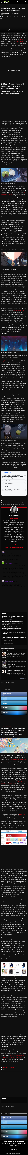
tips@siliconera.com (17, 1153)
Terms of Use (22, 1143)
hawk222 (9, 653)
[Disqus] (14, 568)
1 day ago (8, 667)
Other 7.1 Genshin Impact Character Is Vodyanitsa (12, 658)
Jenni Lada (8, 13)
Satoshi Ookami (11, 663)
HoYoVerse (4, 504)
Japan (9, 504)
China (8, 502)
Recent (7, 648)
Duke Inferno (19, 41)
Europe (12, 502)
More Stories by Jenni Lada (14, 547)
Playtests (22, 504)
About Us (5, 1143)
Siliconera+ (20, 1141)
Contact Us (13, 1143)
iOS (11, 6)
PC (13, 6)
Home (5, 1141)
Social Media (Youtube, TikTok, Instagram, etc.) (12, 490)
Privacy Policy (14, 1145)
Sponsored (8, 726)
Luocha (21, 39)
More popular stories (7, 643)
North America (15, 504)
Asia (5, 502)
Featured (8, 6)
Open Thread (12, 1141)
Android (3, 6)
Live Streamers (9, 483)
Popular (11, 648)
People (3, 648)
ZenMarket (22, 814)
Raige (8, 670)
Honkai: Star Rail (19, 502)
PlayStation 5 (18, 6)
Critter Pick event (18, 310)
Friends (7, 486)
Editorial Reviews (9, 480)
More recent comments (7, 682)
